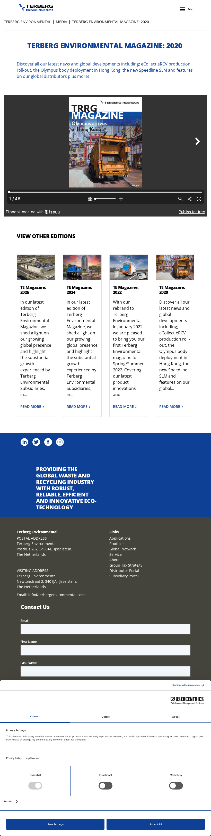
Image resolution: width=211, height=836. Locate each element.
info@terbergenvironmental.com (56, 594)
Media (61, 21)
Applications (120, 538)
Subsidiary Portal (124, 576)
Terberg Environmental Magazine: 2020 (110, 21)
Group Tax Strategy (125, 565)
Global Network (122, 549)
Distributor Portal (124, 570)
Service (115, 554)
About (114, 559)
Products (117, 543)
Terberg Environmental (27, 21)
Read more (30, 407)
